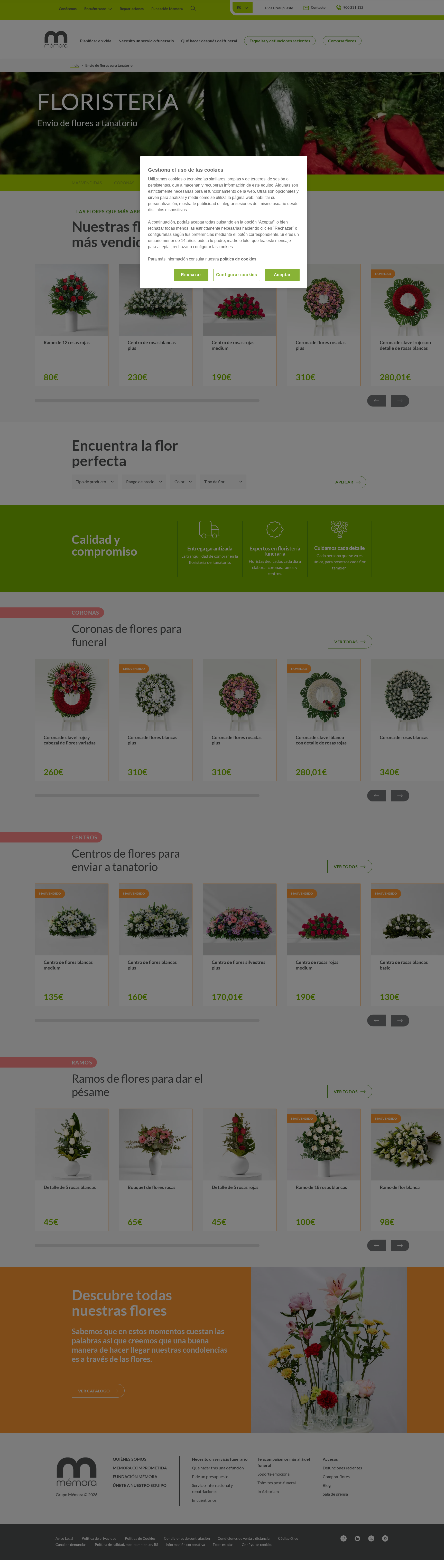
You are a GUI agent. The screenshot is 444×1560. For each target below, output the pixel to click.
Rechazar (191, 275)
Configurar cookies (236, 275)
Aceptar (282, 275)
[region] (223, 222)
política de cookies (238, 259)
